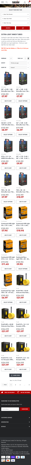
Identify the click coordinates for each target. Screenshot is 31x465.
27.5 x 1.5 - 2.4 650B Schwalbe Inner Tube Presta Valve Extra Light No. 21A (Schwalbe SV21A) (8, 157)
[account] (25, 2)
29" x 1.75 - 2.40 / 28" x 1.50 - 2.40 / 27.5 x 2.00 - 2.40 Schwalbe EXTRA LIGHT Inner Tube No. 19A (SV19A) (23, 157)
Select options (23, 101)
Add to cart (8, 101)
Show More (16, 375)
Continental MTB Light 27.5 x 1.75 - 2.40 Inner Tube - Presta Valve (23, 224)
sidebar (3, 58)
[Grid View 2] (28, 58)
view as (20, 58)
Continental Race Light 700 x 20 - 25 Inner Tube (22, 258)
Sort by (3, 67)
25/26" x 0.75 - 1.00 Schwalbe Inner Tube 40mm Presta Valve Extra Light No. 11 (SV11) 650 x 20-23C (7, 124)
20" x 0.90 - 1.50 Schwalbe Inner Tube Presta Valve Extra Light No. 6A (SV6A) (7, 90)
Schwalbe (3, 87)
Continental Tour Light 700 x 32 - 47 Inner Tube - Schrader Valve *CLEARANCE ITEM (8, 291)
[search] (7, 2)
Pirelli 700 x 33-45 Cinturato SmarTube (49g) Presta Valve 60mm (22, 291)
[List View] (25, 58)
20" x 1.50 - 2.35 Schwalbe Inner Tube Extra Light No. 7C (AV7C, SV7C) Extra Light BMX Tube (22, 90)
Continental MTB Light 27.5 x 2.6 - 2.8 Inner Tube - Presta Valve (8, 258)
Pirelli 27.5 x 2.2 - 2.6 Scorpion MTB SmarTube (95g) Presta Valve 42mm (7, 359)
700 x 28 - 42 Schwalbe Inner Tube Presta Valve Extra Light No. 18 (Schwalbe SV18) (22, 191)
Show (3, 63)
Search (8, 28)
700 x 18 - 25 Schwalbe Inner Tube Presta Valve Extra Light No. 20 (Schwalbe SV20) (7, 191)
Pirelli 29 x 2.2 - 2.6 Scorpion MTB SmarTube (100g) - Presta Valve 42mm (22, 359)
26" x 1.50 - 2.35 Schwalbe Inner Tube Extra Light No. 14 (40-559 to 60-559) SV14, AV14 (22, 124)
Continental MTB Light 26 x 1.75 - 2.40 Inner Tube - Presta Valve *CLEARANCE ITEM (8, 224)
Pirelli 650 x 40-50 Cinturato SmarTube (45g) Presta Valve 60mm (7, 325)
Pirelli (17, 288)
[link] (8, 78)
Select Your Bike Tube (15, 10)
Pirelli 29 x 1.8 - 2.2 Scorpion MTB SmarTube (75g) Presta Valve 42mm (22, 325)
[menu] (2, 2)
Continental (4, 221)
